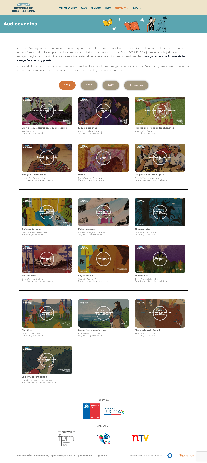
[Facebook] (169, 455)
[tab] (67, 85)
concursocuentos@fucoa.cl (146, 455)
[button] (47, 111)
